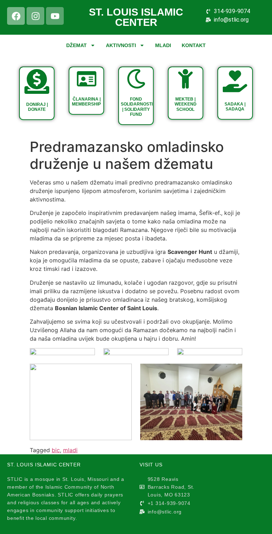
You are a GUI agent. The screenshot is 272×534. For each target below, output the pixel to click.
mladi (70, 450)
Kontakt (194, 45)
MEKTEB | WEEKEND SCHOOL (186, 104)
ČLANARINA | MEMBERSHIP (86, 102)
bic (56, 450)
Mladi (163, 45)
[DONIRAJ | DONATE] (36, 81)
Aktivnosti (121, 45)
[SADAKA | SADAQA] (235, 81)
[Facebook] (16, 16)
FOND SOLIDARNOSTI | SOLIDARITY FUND (137, 107)
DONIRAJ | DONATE (37, 107)
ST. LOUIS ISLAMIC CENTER (136, 17)
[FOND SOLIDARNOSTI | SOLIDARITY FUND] (136, 79)
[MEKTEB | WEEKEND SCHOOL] (185, 79)
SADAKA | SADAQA (235, 107)
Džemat (76, 45)
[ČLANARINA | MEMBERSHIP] (86, 79)
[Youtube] (55, 16)
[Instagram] (35, 16)
